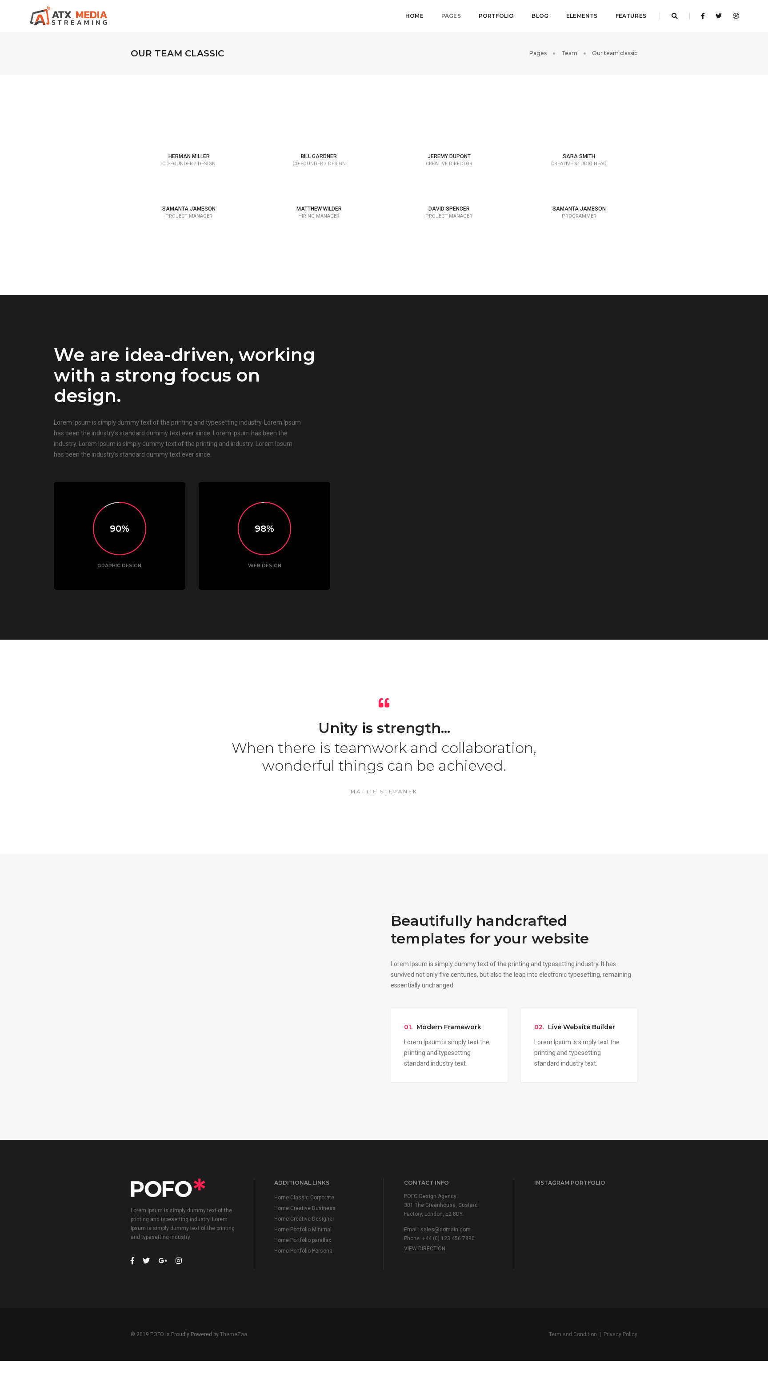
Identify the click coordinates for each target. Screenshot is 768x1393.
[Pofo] (69, 16)
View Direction (424, 1249)
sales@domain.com (445, 1229)
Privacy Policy (620, 1334)
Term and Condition (573, 1334)
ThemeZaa (233, 1334)
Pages (451, 15)
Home (414, 15)
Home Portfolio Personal (304, 1251)
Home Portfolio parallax (302, 1240)
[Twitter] (719, 16)
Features (631, 15)
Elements (581, 15)
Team (569, 53)
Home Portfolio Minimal (303, 1229)
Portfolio (496, 15)
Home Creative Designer (304, 1219)
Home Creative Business (305, 1208)
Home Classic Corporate (304, 1197)
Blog (540, 15)
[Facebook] (702, 16)
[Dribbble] (733, 16)
